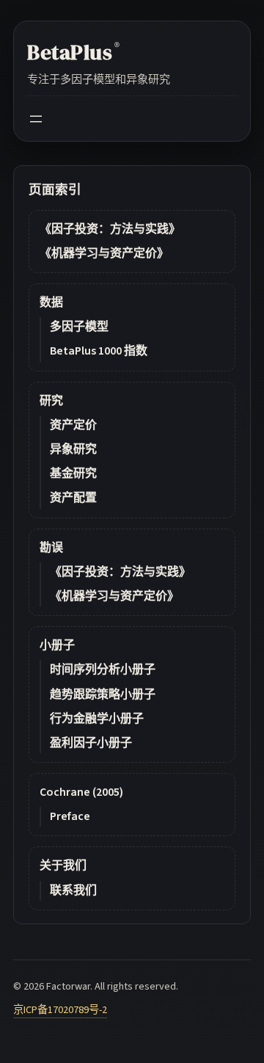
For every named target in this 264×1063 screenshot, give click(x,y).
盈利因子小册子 (91, 743)
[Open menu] (36, 119)
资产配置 (73, 498)
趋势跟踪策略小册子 (102, 694)
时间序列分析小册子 (102, 669)
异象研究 (73, 449)
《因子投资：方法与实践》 (110, 229)
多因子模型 (79, 327)
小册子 (57, 645)
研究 (51, 401)
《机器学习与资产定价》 (104, 253)
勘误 (51, 548)
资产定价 (73, 425)
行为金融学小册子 (97, 719)
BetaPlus (73, 52)
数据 (51, 302)
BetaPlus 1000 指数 (98, 351)
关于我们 (63, 865)
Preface (70, 816)
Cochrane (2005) (81, 792)
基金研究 (73, 473)
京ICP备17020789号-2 (60, 1009)
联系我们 (73, 890)
